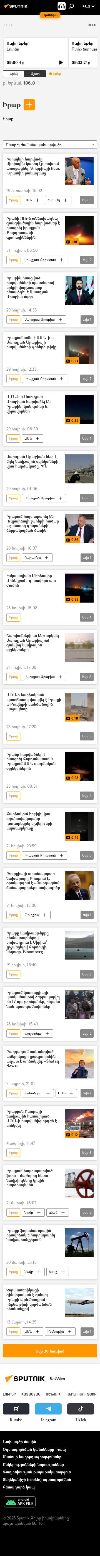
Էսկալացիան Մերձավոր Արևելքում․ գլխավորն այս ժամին (31, 581)
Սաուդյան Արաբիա (39, 319)
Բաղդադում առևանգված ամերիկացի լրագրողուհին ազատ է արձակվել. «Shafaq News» (32, 1058)
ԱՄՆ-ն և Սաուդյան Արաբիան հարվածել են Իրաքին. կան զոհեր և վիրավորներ (28, 404)
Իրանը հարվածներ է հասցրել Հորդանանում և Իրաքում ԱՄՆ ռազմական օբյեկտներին (31, 761)
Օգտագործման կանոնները (28, 1449)
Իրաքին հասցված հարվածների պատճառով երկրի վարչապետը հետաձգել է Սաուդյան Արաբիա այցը (30, 287)
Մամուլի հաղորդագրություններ (32, 1456)
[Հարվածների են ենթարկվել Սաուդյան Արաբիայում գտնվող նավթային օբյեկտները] (79, 647)
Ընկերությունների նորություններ (33, 1464)
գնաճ (53, 1212)
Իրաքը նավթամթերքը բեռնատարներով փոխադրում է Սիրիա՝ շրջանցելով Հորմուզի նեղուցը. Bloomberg (27, 942)
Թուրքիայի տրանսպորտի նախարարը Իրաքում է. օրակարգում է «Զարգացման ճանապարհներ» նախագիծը (33, 880)
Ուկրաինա (32, 557)
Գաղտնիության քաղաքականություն (37, 1472)
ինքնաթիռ (56, 1331)
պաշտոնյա (33, 1033)
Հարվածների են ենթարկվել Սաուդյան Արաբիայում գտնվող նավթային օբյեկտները (32, 642)
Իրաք (12, 104)
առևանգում (33, 1093)
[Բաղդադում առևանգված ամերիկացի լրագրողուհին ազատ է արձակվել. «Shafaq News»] (79, 1063)
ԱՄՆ (28, 200)
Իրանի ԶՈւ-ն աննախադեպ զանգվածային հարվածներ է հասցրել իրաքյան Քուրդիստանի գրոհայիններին (33, 227)
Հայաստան (30, 1394)
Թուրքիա (31, 914)
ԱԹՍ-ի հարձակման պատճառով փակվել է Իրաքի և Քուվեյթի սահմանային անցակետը (33, 702)
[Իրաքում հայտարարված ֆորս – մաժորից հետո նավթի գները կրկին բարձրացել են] (79, 1183)
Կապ (61, 1449)
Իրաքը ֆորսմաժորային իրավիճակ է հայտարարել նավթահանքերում (30, 1235)
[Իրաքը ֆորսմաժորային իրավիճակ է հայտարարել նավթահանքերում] (79, 1242)
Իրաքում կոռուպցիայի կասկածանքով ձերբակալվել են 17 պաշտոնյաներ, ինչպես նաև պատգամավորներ (33, 999)
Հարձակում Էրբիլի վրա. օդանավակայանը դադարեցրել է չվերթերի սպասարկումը (29, 821)
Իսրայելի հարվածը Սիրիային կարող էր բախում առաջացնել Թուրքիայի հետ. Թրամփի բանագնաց (33, 166)
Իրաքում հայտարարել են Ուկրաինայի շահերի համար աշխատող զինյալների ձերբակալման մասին (32, 523)
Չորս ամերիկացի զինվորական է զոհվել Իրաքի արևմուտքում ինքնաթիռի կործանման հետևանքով (29, 1299)
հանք (53, 1271)
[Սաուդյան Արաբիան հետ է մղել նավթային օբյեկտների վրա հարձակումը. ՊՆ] (79, 468)
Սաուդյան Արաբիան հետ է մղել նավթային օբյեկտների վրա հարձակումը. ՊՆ (32, 461)
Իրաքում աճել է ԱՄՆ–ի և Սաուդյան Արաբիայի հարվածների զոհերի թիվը (31, 342)
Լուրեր (13, 49)
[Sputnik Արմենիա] (17, 8)
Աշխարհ (53, 1394)
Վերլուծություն (82, 1394)
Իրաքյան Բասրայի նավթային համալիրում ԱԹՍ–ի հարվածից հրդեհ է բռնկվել (31, 1118)
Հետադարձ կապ (19, 1487)
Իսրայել (54, 200)
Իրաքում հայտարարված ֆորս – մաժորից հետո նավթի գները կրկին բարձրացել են (29, 1178)
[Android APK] (20, 1502)
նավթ (28, 1212)
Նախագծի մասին (19, 1441)
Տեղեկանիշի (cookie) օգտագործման (37, 1479)
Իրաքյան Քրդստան (40, 259)
